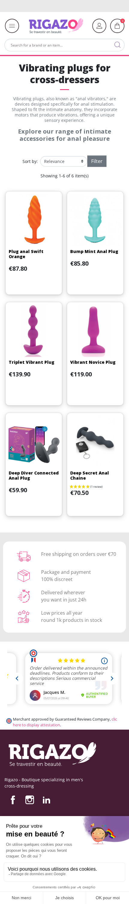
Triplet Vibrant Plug (31, 362)
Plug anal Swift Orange (26, 254)
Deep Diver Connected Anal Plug (34, 475)
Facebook (13, 800)
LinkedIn (46, 800)
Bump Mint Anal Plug (94, 251)
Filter (97, 161)
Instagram (30, 800)
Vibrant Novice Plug (93, 362)
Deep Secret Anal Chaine (89, 475)
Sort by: (30, 161)
